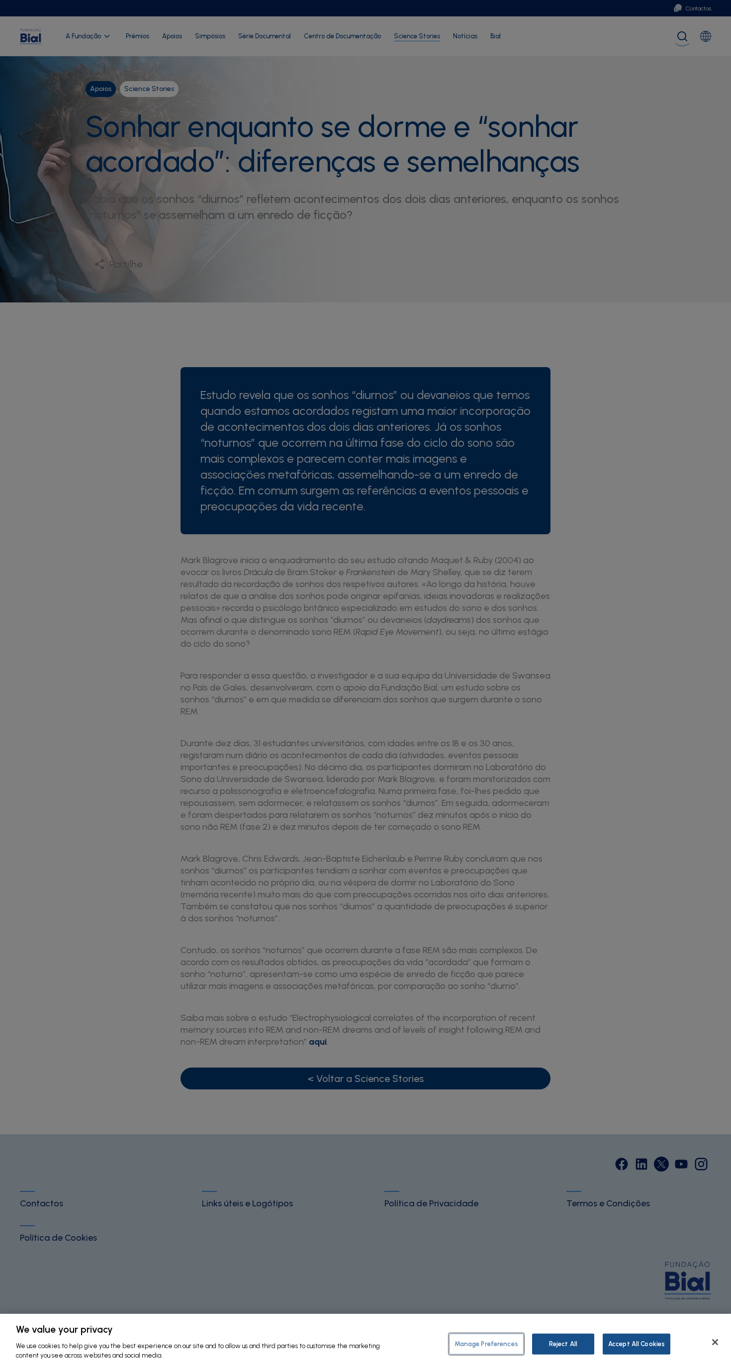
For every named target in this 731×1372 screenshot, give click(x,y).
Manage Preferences (486, 1343)
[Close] (715, 1342)
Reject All (563, 1343)
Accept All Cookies (636, 1343)
